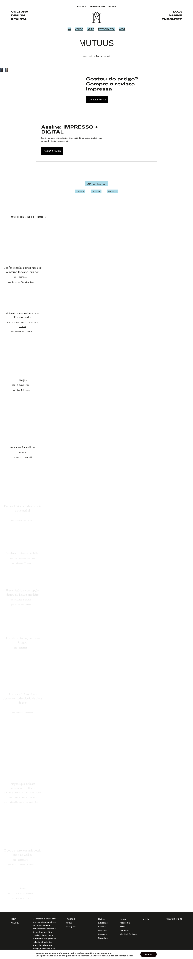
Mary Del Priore (23, 604)
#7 (9, 893)
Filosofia (102, 926)
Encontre (172, 19)
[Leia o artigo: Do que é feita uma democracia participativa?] (22, 481)
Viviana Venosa (23, 563)
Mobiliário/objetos (128, 934)
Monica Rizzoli (23, 898)
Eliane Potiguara (23, 331)
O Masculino (23, 385)
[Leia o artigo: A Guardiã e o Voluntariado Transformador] (22, 297)
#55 (10, 797)
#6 (69, 29)
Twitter (80, 191)
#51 (8, 322)
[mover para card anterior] (179, 217)
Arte (90, 29)
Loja (177, 11)
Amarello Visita (174, 919)
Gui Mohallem (23, 390)
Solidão (23, 277)
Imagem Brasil (20, 797)
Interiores (124, 930)
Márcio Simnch (100, 56)
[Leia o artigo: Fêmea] (22, 876)
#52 (11, 558)
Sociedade (103, 938)
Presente (23, 647)
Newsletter (97, 7)
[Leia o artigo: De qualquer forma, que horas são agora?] (22, 621)
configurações (126, 955)
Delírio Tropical (22, 600)
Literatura (102, 930)
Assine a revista (52, 151)
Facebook (96, 191)
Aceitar (148, 954)
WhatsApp (112, 191)
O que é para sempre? (22, 893)
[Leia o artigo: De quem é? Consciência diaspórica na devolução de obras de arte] (22, 671)
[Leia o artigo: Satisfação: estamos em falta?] (22, 536)
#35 (15, 647)
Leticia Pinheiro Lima (23, 282)
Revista (19, 19)
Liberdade (23, 860)
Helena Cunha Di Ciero (23, 865)
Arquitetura (125, 923)
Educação (103, 923)
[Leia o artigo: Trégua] (22, 355)
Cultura (19, 11)
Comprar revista (97, 99)
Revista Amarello (24, 457)
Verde (79, 29)
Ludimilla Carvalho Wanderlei (23, 802)
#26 (11, 600)
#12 (14, 860)
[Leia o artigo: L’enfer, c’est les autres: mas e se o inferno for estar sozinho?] (22, 243)
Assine (175, 15)
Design (18, 15)
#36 (13, 385)
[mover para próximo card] (181, 217)
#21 (15, 277)
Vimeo (68, 922)
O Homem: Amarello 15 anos (25, 322)
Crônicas (102, 934)
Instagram (70, 926)
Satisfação (20, 558)
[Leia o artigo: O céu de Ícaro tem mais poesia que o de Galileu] (22, 826)
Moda (122, 29)
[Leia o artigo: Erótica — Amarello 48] (22, 418)
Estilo (122, 926)
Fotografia (106, 29)
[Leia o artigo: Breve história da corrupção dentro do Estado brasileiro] (22, 576)
